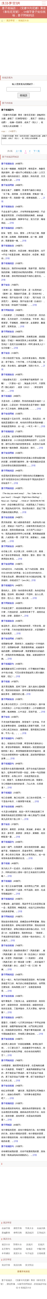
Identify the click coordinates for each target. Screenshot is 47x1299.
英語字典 (6, 1265)
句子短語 (29, 1254)
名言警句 (6, 1249)
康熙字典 (17, 1228)
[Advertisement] (23, 49)
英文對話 (29, 1265)
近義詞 (41, 1245)
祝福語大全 (23, 21)
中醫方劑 (41, 1249)
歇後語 (29, 1249)
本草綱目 (6, 1254)
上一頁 (19, 151)
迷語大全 (6, 1245)
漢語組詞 (29, 1233)
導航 (44, 3)
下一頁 (36, 151)
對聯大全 (17, 1245)
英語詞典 (17, 1265)
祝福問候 (17, 1249)
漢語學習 (10, 21)
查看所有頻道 (23, 1272)
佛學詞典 (17, 1233)
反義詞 (29, 1245)
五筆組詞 (41, 1233)
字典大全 (29, 1228)
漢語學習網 (13, 3)
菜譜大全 (17, 1254)
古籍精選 (41, 1254)
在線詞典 (41, 1228)
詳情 (18, 180)
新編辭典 (6, 1233)
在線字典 (6, 1228)
